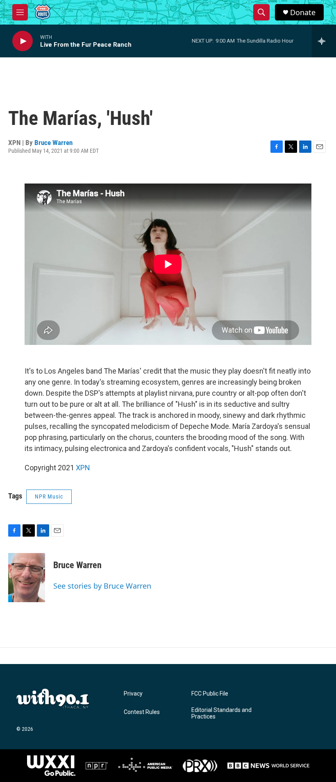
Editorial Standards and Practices (221, 713)
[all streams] (324, 41)
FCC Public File (209, 694)
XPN (83, 467)
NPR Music (49, 496)
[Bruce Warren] (26, 577)
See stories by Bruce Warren (102, 586)
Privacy (133, 694)
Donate (303, 12)
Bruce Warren (53, 142)
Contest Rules (142, 712)
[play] (22, 41)
